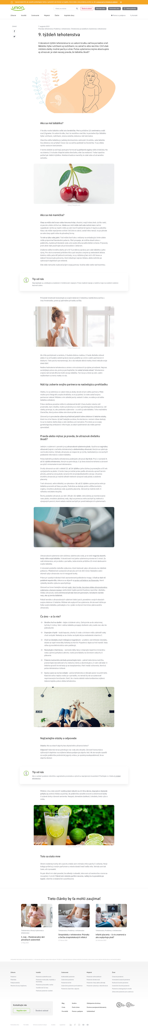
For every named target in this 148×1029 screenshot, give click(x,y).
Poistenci (13, 976)
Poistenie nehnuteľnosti (94, 976)
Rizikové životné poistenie (120, 982)
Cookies (53, 1024)
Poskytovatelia (15, 982)
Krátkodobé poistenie (68, 976)
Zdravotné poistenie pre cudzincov (122, 992)
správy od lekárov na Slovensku (87, 580)
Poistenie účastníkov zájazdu (70, 988)
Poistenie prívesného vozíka (44, 984)
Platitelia (13, 979)
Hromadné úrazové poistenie (121, 979)
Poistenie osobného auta (43, 976)
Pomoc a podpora (77, 1011)
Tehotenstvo (25, 930)
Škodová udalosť (42, 1010)
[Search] (77, 8)
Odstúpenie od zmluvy (93, 1003)
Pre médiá (65, 1011)
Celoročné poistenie (67, 979)
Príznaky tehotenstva (45, 29)
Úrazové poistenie (117, 976)
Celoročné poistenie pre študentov (71, 985)
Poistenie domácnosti (93, 979)
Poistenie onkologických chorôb (122, 988)
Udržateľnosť (91, 1011)
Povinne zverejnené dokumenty (96, 1007)
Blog (63, 1003)
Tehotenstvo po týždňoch (79, 29)
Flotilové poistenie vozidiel (44, 990)
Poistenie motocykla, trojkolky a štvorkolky (45, 980)
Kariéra (74, 1003)
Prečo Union (76, 1007)
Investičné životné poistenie (120, 985)
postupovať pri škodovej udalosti (106, 2)
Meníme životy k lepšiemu (19, 985)
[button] (86, 8)
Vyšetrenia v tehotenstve (97, 29)
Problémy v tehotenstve (62, 29)
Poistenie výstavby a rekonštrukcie (97, 985)
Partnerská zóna (15, 1024)
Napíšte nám (21, 1010)
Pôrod (32, 930)
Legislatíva (62, 1024)
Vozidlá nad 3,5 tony (42, 987)
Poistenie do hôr (66, 982)
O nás (63, 1007)
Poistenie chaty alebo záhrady (96, 982)
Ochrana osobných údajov (40, 1024)
